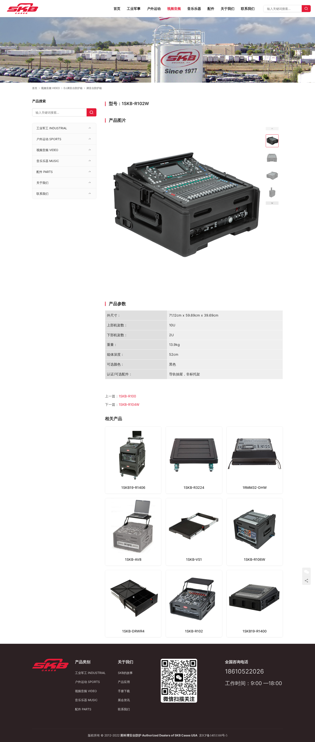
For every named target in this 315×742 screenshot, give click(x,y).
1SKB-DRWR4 (133, 631)
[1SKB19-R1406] (133, 460)
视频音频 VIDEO (47, 150)
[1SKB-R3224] (194, 460)
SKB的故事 (125, 673)
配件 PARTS (44, 172)
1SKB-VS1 (194, 559)
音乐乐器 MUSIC (47, 161)
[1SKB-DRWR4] (133, 603)
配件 (210, 8)
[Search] (306, 8)
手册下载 (124, 691)
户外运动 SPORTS (48, 139)
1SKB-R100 (127, 396)
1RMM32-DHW (255, 487)
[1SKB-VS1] (194, 531)
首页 (117, 8)
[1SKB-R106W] (255, 531)
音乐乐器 (194, 8)
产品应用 (124, 682)
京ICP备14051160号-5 (213, 735)
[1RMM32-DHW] (255, 460)
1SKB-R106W (254, 559)
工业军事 (134, 8)
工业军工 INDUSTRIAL (51, 128)
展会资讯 (124, 700)
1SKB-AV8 (133, 559)
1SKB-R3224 (194, 487)
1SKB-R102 (194, 631)
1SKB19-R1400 (255, 631)
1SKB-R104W (129, 404)
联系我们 (248, 8)
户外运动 (154, 8)
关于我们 (227, 8)
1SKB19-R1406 (133, 487)
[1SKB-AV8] (133, 531)
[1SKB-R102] (194, 603)
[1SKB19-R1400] (255, 603)
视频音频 (174, 8)
